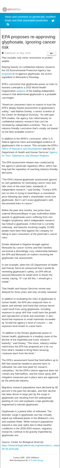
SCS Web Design (36, 460)
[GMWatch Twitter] (53, 20)
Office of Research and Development (22, 148)
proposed (7, 73)
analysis (20, 91)
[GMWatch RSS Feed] (7, 24)
